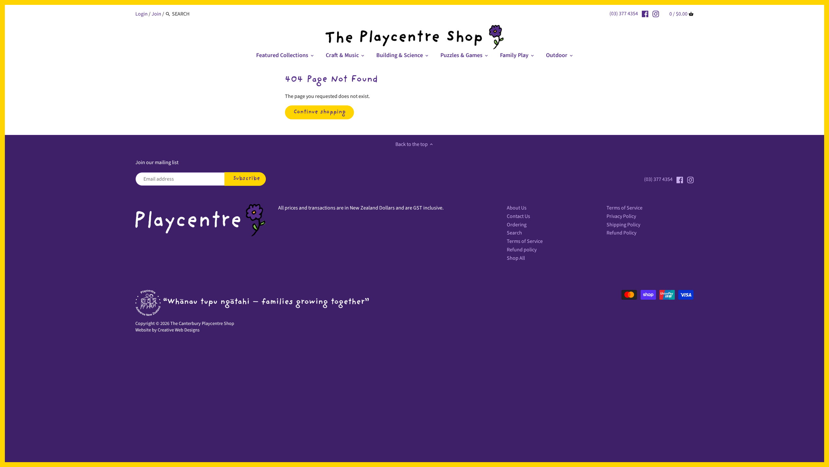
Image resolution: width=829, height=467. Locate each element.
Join (156, 14)
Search (514, 232)
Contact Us (518, 216)
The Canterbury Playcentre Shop (202, 323)
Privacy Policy (621, 216)
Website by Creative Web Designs (167, 330)
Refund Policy (621, 232)
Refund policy (522, 249)
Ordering (517, 224)
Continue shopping (320, 112)
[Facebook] (645, 13)
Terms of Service (525, 241)
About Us (517, 207)
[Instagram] (656, 13)
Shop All (516, 258)
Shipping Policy (623, 224)
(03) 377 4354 (623, 13)
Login (141, 14)
